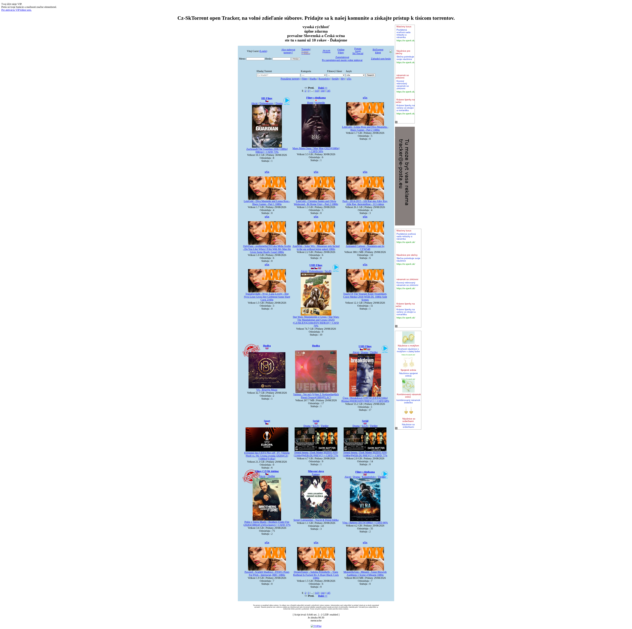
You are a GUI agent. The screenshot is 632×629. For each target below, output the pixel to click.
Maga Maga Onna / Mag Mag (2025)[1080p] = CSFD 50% (315, 150)
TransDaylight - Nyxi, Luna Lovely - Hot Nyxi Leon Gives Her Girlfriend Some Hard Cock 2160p (267, 296)
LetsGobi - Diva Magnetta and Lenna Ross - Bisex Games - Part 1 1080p (267, 203)
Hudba (313, 78)
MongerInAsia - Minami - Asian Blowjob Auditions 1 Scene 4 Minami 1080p (365, 573)
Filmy (305, 78)
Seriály (335, 78)
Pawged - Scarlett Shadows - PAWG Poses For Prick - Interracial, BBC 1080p (267, 573)
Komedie (320, 102)
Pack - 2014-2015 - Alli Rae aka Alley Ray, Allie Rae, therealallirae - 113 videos (365, 203)
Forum (357, 48)
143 (317, 90)
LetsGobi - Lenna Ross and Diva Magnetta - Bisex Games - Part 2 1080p (365, 128)
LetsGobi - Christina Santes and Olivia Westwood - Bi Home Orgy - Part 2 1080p (316, 203)
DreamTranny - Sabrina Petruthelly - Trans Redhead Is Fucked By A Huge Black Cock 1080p (316, 575)
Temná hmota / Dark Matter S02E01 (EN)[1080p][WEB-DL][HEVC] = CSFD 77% (365, 454)
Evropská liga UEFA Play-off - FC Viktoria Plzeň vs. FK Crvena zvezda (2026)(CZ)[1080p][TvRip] (267, 455)
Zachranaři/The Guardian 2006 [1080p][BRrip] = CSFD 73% (267, 150)
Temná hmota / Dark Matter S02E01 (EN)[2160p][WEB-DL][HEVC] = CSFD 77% (316, 454)
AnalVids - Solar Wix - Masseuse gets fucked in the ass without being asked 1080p (316, 247)
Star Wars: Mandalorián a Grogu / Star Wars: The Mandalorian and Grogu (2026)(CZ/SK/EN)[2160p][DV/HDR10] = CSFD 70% (316, 321)
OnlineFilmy (340, 51)
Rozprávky (324, 78)
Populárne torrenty (290, 78)
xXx (349, 78)
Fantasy (316, 474)
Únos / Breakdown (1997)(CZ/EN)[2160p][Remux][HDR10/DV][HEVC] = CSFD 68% (365, 399)
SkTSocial (357, 53)
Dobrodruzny (267, 103)
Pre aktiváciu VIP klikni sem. (16, 10)
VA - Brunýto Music (266, 389)
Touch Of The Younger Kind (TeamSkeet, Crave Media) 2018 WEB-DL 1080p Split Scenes (365, 296)
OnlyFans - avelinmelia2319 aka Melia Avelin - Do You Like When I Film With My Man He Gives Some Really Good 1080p (267, 249)
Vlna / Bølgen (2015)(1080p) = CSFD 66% (365, 522)
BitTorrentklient (378, 51)
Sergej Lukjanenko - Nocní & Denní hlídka (316, 520)
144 (323, 90)
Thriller (374, 352)
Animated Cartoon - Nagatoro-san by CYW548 (365, 247)
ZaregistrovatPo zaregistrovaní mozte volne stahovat (342, 59)
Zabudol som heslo (381, 58)
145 (328, 90)
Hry (343, 78)
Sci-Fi (328, 271)
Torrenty (305, 49)
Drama (279, 103)
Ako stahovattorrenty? (288, 51)
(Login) (263, 51)
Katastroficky (369, 476)
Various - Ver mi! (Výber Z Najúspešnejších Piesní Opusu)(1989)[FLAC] (316, 396)
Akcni (254, 103)
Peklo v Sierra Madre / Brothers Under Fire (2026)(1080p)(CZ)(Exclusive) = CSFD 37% (266, 523)
